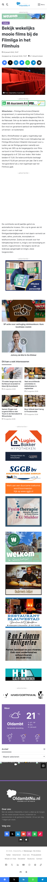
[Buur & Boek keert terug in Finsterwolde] (34, 401)
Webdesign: (28, 851)
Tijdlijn (8, 855)
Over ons (26, 855)
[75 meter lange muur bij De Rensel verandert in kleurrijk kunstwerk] (12, 373)
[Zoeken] (3, 5)
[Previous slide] (4, 695)
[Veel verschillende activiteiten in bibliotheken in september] (34, 373)
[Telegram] (33, 62)
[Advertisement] (23, 198)
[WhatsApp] (27, 62)
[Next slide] (43, 695)
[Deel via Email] (39, 62)
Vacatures (31, 859)
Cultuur (5, 23)
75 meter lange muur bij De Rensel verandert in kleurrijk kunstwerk (11, 383)
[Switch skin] (7, 5)
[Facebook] (4, 62)
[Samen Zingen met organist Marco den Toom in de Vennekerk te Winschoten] (12, 401)
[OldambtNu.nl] (23, 4)
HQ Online (37, 851)
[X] (10, 62)
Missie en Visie (10, 859)
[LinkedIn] (16, 62)
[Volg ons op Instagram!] (43, 765)
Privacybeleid (36, 855)
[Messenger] (21, 62)
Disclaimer (21, 859)
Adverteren (16, 855)
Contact (39, 859)
